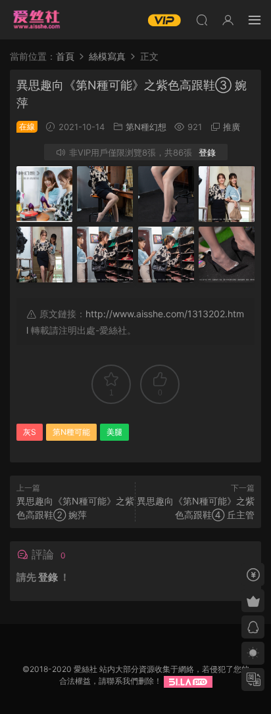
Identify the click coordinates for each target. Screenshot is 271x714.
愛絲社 (36, 19)
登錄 (207, 152)
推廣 (231, 127)
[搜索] (202, 19)
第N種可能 (71, 432)
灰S (29, 432)
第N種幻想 (146, 127)
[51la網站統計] (188, 681)
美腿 (114, 432)
